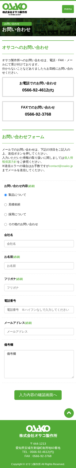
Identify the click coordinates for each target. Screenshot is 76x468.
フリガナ (13, 278)
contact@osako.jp (61, 166)
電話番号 (10, 300)
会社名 (8, 235)
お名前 (12, 256)
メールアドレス (18, 322)
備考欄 (8, 344)
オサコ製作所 (33, 464)
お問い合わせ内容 (19, 186)
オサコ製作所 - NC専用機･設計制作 (19, 15)
